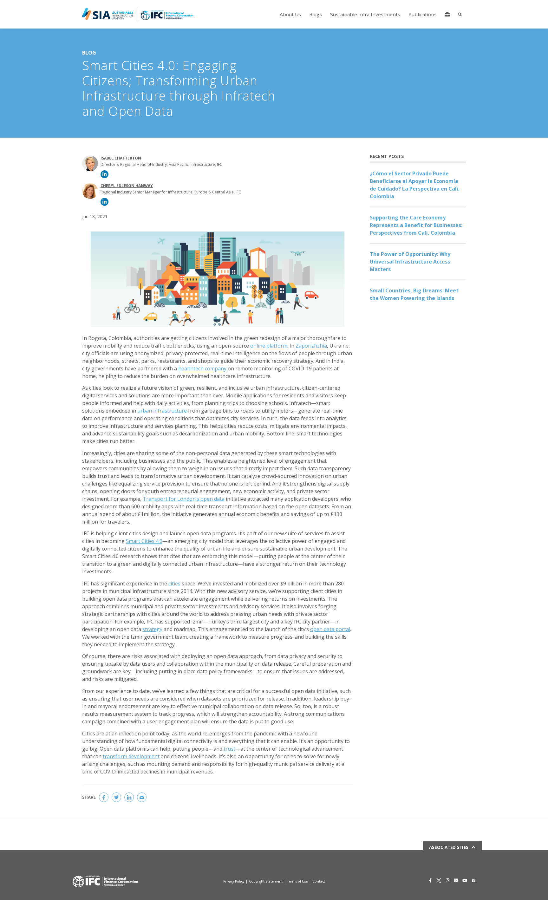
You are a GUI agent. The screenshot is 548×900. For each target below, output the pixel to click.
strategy (152, 629)
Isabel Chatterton (121, 158)
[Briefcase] (447, 14)
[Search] (460, 14)
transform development (131, 756)
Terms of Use (297, 881)
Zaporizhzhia (311, 345)
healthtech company (202, 368)
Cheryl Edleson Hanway (127, 185)
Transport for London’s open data (184, 498)
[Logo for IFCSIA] (137, 14)
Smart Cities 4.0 (144, 541)
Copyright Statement (266, 881)
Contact (318, 881)
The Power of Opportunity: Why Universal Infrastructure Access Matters (410, 262)
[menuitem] (290, 14)
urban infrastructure (162, 410)
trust (229, 748)
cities (174, 583)
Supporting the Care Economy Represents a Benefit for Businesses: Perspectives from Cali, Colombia (416, 225)
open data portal (330, 629)
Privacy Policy (233, 881)
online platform (268, 345)
